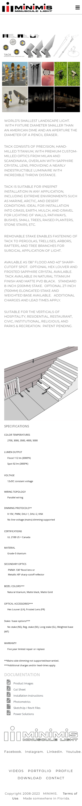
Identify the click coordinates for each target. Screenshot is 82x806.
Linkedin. (56, 752)
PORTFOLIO (40, 771)
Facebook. (14, 752)
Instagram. (35, 752)
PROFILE (64, 771)
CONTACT (55, 778)
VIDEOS (16, 771)
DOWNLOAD (30, 778)
